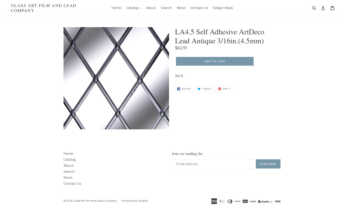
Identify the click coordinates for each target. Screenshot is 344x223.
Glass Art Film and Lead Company (43, 8)
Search (166, 8)
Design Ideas (223, 8)
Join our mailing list (187, 153)
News (181, 8)
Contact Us (199, 8)
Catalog (132, 8)
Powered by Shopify (134, 200)
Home (116, 8)
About (151, 8)
